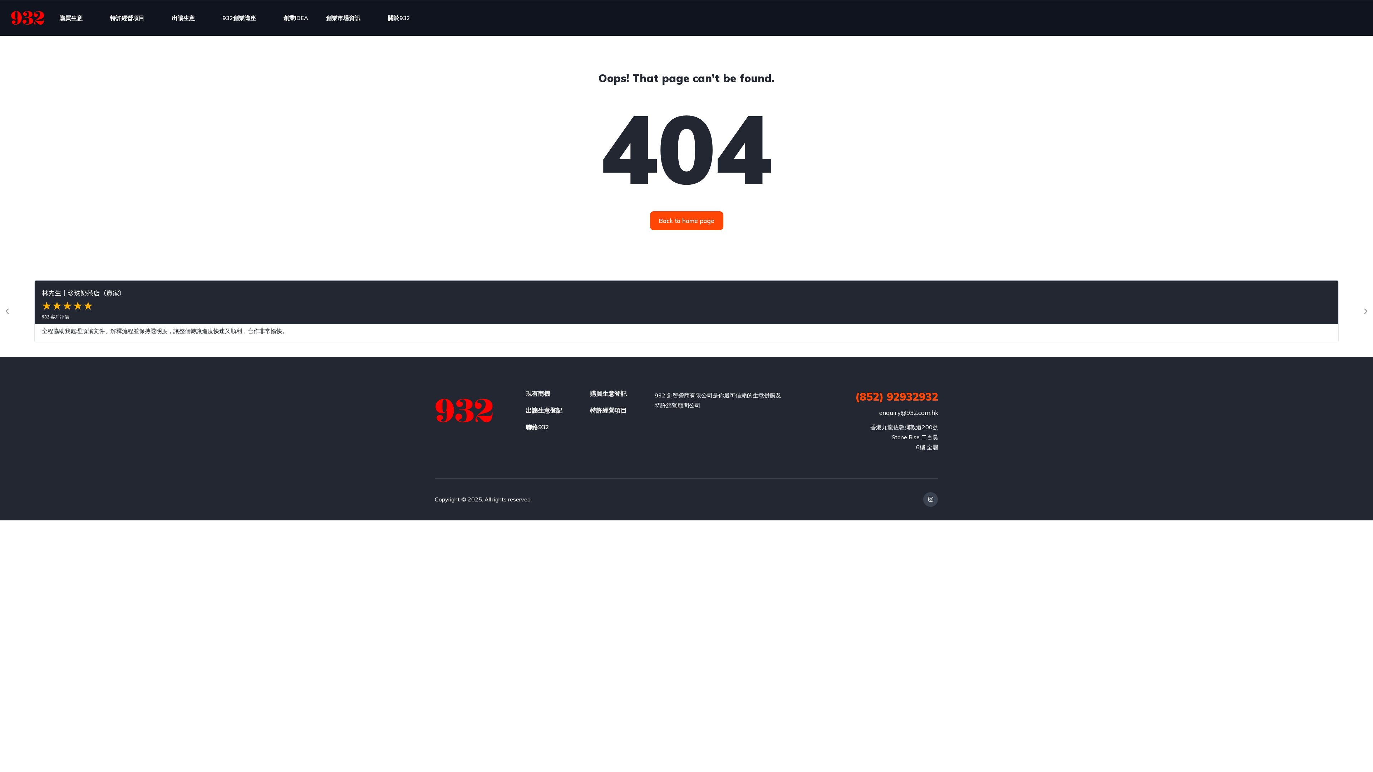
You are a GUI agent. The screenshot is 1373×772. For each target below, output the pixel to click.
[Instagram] (930, 499)
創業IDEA (296, 17)
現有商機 (538, 393)
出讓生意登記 (544, 410)
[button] (7, 311)
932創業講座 (239, 17)
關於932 (399, 17)
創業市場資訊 (343, 17)
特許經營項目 (127, 17)
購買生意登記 (608, 393)
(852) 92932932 (896, 397)
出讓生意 (183, 17)
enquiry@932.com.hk (908, 412)
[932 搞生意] (28, 17)
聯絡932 (537, 427)
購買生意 (71, 17)
